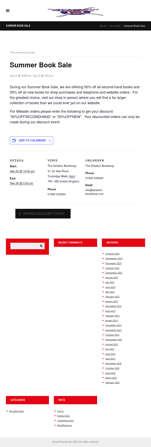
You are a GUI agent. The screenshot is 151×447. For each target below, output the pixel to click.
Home (103, 26)
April (110, 358)
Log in (60, 411)
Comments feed (65, 420)
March (111, 377)
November (113, 263)
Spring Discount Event (44, 213)
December (113, 306)
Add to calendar (32, 140)
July (109, 282)
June (110, 287)
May (109, 291)
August (111, 277)
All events (115, 26)
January (111, 301)
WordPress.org (64, 425)
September (113, 258)
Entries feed (63, 415)
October (112, 253)
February (112, 296)
